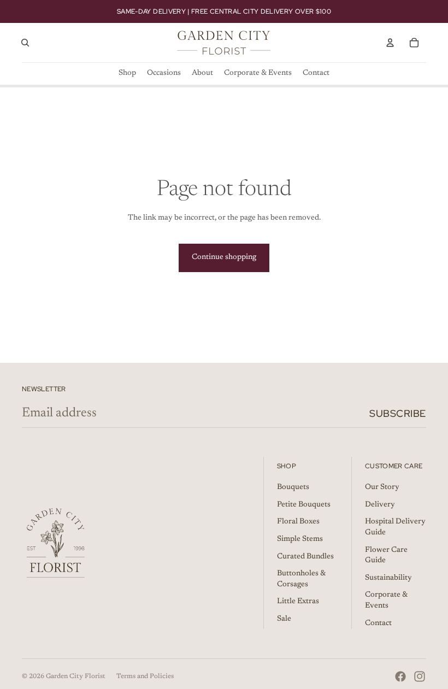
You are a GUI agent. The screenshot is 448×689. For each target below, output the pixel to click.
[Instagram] (419, 676)
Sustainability (388, 578)
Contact (378, 623)
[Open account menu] (390, 43)
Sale (284, 619)
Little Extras (298, 601)
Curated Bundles (305, 557)
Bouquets (293, 487)
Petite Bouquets (304, 505)
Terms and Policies (145, 676)
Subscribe (397, 413)
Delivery (380, 505)
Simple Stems (300, 539)
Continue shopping (224, 257)
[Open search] (25, 43)
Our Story (382, 487)
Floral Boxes (298, 522)
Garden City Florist (75, 676)
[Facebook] (400, 676)
